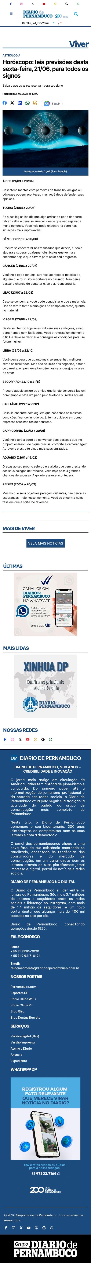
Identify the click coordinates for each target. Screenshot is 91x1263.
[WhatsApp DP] (78, 4)
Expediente (19, 1061)
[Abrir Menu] (11, 13)
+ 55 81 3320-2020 (25, 951)
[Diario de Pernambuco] (45, 14)
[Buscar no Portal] (76, 14)
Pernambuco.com (24, 987)
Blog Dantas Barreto (25, 1017)
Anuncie (16, 1055)
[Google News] (66, 4)
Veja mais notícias (45, 543)
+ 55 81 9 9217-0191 (25, 956)
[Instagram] (21, 4)
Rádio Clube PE (22, 1005)
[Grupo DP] (45, 1248)
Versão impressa (23, 1042)
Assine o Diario (21, 1048)
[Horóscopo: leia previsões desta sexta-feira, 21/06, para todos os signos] (5, 102)
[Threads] (55, 4)
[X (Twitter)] (32, 4)
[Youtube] (44, 4)
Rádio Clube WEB (23, 999)
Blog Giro (17, 1011)
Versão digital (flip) (25, 1036)
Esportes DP (19, 993)
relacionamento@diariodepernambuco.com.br (45, 968)
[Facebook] (12, 4)
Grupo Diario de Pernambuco (36, 1215)
